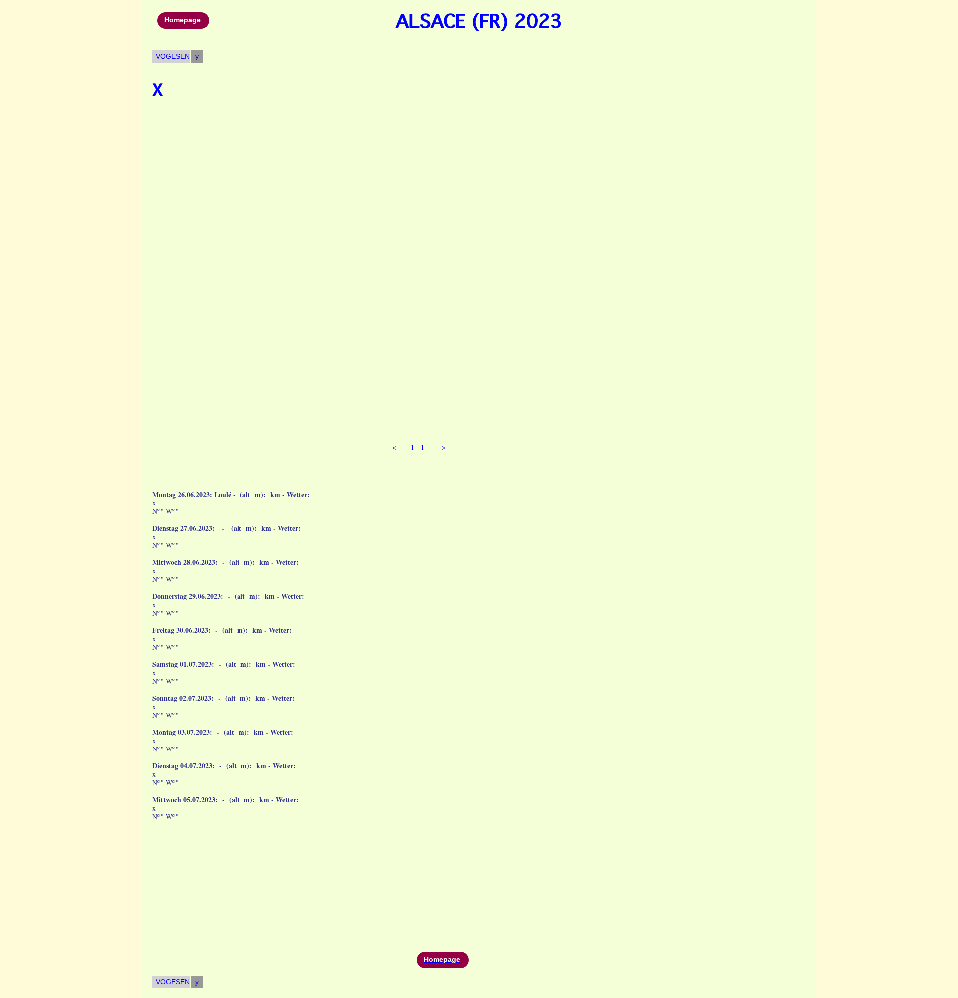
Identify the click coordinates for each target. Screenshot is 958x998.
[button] (393, 447)
